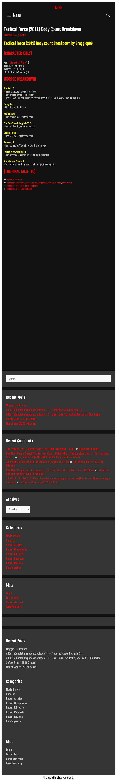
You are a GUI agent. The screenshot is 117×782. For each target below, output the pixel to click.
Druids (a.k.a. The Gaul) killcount (19, 188)
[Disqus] (58, 239)
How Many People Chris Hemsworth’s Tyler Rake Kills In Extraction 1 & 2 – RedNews (50, 470)
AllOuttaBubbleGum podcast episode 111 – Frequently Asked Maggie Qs (44, 409)
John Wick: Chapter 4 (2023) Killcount (40, 482)
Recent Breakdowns (14, 179)
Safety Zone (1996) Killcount (21, 418)
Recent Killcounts (15, 554)
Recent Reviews (14, 563)
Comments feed (14, 602)
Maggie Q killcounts (16, 405)
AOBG (58, 7)
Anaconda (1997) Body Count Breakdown (22, 185)
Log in (9, 593)
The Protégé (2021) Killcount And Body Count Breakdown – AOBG (40, 449)
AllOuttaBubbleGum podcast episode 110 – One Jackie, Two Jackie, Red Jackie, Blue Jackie (53, 414)
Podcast (10, 540)
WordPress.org (14, 606)
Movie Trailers (13, 535)
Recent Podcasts (15, 558)
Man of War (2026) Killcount (21, 423)
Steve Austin (67, 182)
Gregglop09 (42, 182)
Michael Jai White (18, 62)
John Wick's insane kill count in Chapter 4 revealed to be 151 (37, 461)
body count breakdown (15, 182)
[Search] (108, 15)
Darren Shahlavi (31, 182)
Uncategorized (13, 567)
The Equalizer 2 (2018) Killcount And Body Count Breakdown (49, 457)
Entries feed (12, 597)
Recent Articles (14, 545)
